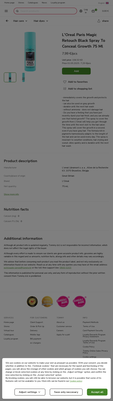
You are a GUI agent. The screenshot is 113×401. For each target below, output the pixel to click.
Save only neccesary (66, 392)
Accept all (97, 392)
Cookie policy (76, 381)
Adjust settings (28, 392)
